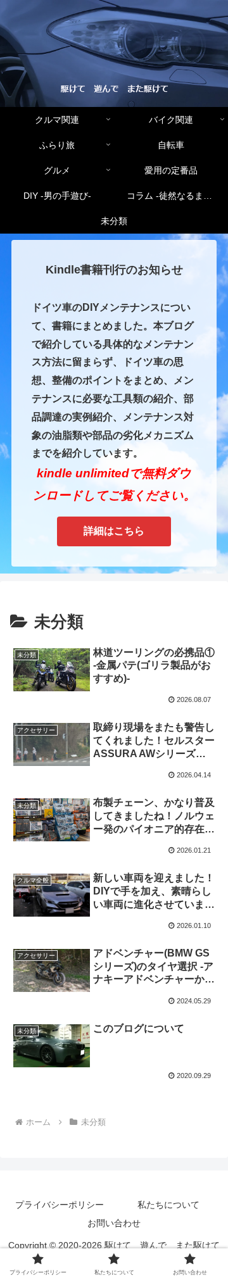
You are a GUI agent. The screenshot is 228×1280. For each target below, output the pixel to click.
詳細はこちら (114, 530)
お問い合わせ (114, 1223)
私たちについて (168, 1205)
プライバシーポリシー (59, 1205)
